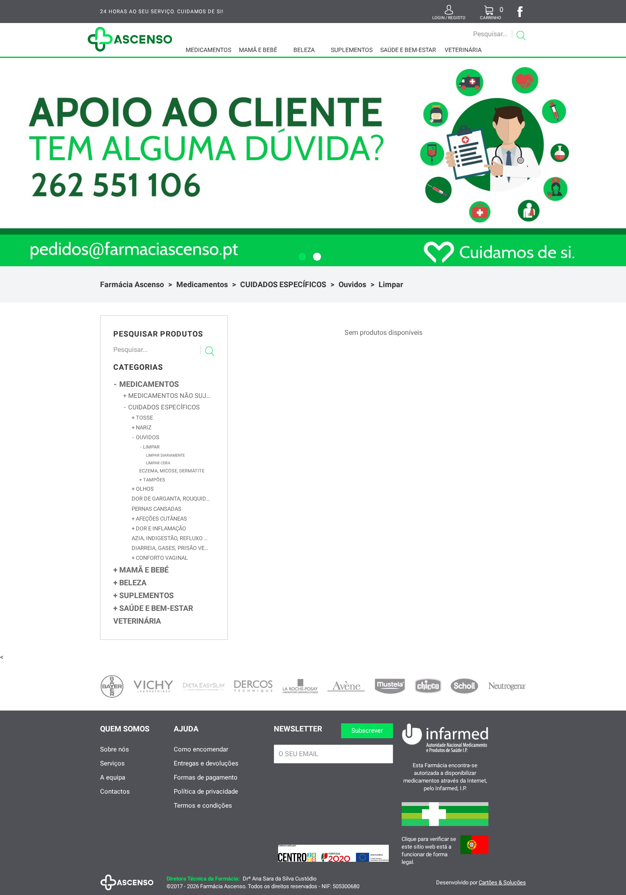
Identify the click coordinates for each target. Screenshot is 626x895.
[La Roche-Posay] (300, 686)
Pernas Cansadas (156, 509)
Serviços (112, 763)
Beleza (304, 49)
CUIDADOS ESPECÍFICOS (283, 284)
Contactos (115, 791)
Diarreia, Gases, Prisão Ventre (171, 548)
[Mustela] (390, 686)
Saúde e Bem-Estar (408, 49)
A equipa (112, 777)
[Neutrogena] (506, 686)
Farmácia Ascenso (132, 284)
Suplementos (352, 49)
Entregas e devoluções (206, 763)
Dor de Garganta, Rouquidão (171, 498)
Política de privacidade (206, 791)
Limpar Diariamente (165, 455)
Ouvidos (352, 284)
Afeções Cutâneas (161, 518)
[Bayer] (112, 686)
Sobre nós (114, 749)
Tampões (153, 480)
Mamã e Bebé (258, 49)
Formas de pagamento (206, 777)
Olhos (144, 489)
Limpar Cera (158, 462)
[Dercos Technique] (253, 686)
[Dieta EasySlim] (204, 687)
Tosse (144, 417)
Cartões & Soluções (502, 882)
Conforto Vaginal (161, 558)
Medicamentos (208, 49)
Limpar (391, 284)
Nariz (143, 427)
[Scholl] (464, 686)
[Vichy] (153, 686)
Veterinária (463, 49)
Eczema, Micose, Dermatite (171, 471)
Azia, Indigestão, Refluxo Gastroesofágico (171, 538)
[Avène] (346, 686)
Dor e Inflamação (160, 528)
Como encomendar (201, 749)
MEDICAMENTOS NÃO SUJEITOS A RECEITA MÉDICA (169, 396)
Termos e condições (203, 805)
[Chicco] (428, 686)
